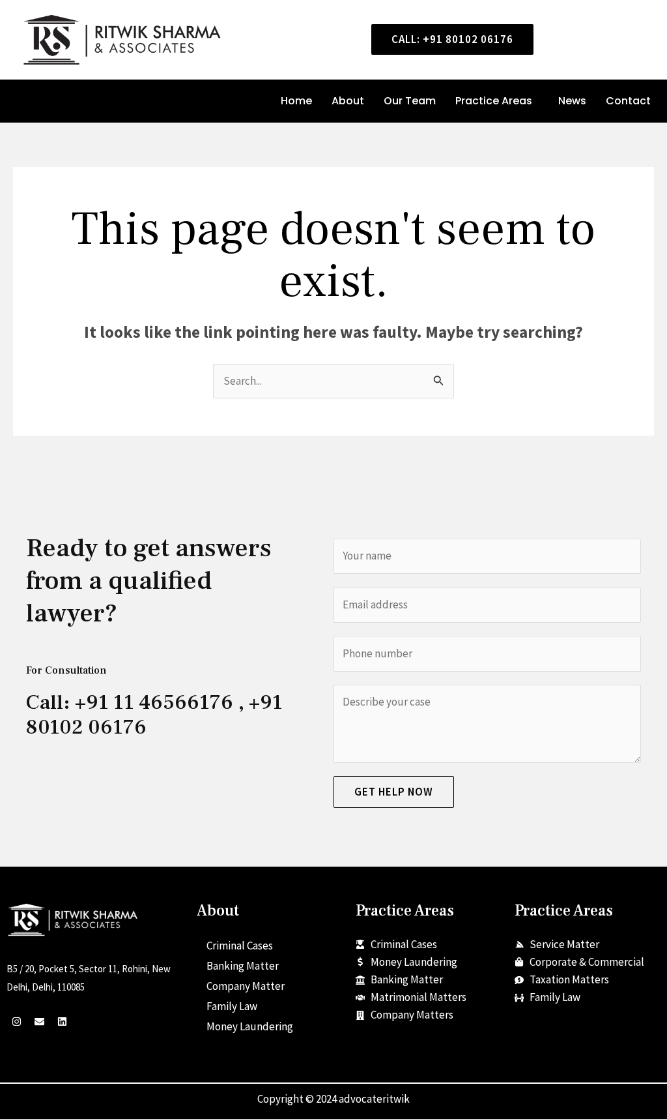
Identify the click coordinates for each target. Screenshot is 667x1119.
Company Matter (245, 986)
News (572, 100)
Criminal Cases (239, 945)
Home (296, 100)
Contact (628, 100)
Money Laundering (249, 1026)
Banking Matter (242, 966)
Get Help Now (393, 791)
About (348, 100)
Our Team (410, 100)
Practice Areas (493, 100)
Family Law (231, 1006)
